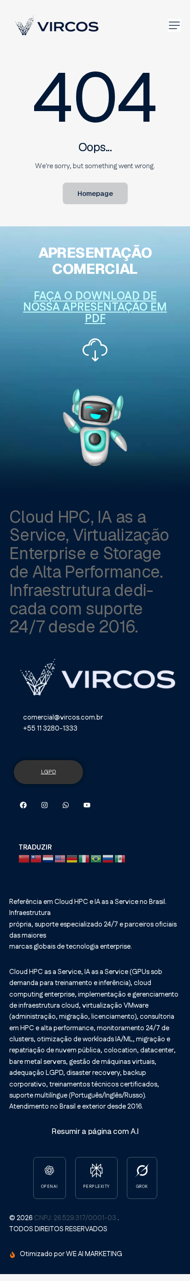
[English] (60, 858)
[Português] (96, 858)
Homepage (95, 193)
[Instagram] (44, 805)
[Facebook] (23, 805)
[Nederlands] (48, 858)
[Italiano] (84, 858)
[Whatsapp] (65, 805)
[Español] (120, 858)
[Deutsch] (72, 858)
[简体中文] (24, 858)
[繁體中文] (36, 858)
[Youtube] (86, 805)
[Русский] (108, 858)
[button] (174, 25)
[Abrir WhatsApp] (167, 1258)
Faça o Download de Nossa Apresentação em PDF (95, 308)
